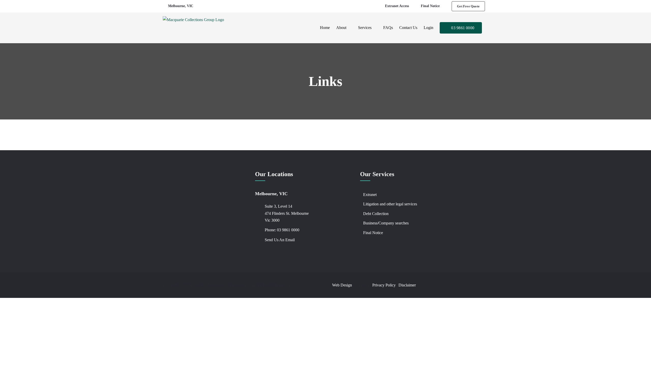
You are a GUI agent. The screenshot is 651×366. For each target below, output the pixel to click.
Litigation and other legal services (390, 204)
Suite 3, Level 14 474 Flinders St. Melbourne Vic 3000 (287, 213)
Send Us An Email (280, 240)
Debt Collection (376, 213)
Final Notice (373, 233)
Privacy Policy (384, 285)
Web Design (342, 285)
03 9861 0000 (288, 230)
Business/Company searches (386, 223)
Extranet (370, 194)
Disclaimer (407, 285)
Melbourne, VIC (180, 6)
